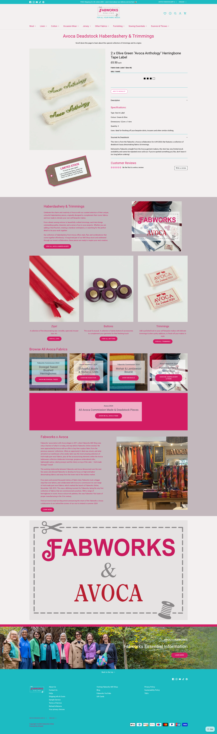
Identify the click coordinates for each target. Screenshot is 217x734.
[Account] (180, 13)
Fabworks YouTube (104, 693)
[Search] (175, 13)
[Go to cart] (185, 13)
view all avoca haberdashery (57, 246)
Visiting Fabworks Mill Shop (107, 687)
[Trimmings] (163, 289)
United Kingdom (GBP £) (166, 2)
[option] (67, 99)
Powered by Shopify (36, 726)
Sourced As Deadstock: (120, 137)
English (182, 2)
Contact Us (53, 690)
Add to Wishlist (119, 91)
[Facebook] (30, 2)
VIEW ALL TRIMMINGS (162, 341)
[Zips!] (54, 289)
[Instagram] (34, 2)
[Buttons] (108, 289)
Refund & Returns (55, 706)
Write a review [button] (181, 168)
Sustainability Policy (152, 690)
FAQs (51, 693)
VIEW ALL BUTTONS (108, 339)
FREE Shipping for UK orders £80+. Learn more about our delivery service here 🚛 (108, 2)
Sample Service (55, 700)
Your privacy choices (57, 709)
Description (115, 100)
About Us (52, 687)
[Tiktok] (40, 2)
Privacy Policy (149, 687)
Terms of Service (55, 703)
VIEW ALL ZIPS (54, 339)
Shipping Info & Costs (57, 697)
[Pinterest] (43, 2)
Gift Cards (100, 697)
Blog (98, 690)
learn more (47, 509)
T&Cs (146, 693)
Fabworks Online (48, 724)
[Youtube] (37, 2)
